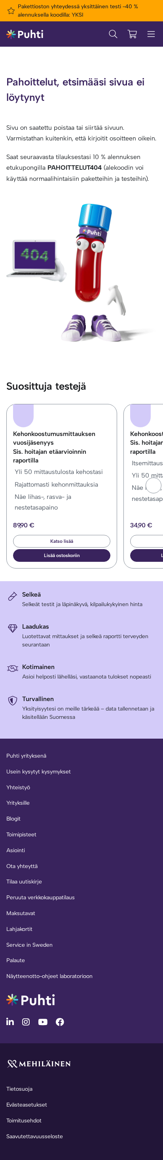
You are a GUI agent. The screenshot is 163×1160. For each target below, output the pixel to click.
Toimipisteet (21, 834)
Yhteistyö (18, 787)
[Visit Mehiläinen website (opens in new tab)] (38, 1063)
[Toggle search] (113, 34)
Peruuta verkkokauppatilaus (40, 897)
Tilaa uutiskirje (24, 881)
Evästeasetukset (26, 1104)
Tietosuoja (19, 1089)
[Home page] (24, 33)
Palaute (15, 960)
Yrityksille (18, 803)
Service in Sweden (29, 945)
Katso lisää (61, 541)
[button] (153, 485)
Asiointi (15, 850)
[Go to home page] (30, 999)
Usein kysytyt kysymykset (38, 771)
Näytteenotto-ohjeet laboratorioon (49, 976)
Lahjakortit (19, 929)
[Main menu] (151, 34)
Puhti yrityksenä (26, 755)
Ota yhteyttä (22, 866)
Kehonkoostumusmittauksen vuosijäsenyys (54, 447)
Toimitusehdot (24, 1120)
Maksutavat (20, 913)
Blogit (13, 818)
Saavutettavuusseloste (34, 1136)
